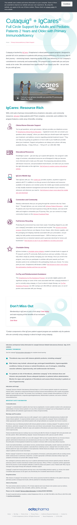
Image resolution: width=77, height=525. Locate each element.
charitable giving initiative (36, 251)
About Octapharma (48, 516)
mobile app (37, 179)
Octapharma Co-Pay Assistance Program (32, 278)
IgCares (25, 52)
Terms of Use (24, 514)
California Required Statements (49, 514)
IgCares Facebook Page (41, 214)
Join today (45, 311)
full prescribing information (23, 352)
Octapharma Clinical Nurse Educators (29, 132)
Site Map (16, 514)
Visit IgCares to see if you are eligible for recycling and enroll (43, 240)
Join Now (13, 320)
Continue (66, 4)
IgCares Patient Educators (54, 206)
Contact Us (64, 514)
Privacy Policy (34, 514)
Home (7, 42)
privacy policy (50, 7)
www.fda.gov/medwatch (13, 496)
